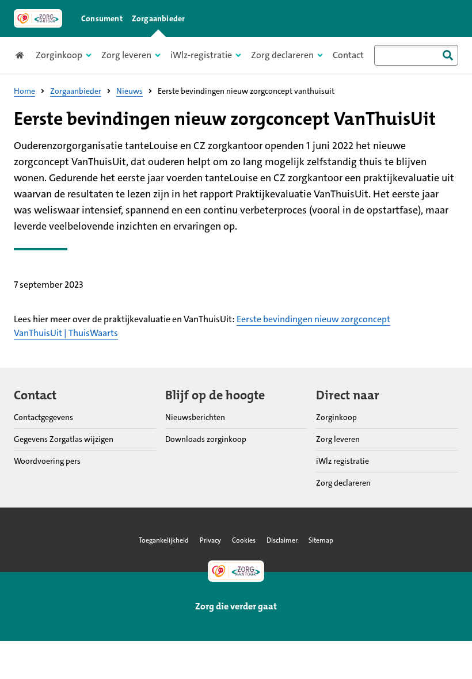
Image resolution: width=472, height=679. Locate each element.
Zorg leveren (338, 439)
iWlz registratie (342, 461)
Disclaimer (282, 540)
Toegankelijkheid (164, 540)
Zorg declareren (343, 483)
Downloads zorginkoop (205, 439)
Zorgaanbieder (158, 18)
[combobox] (416, 55)
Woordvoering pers (47, 461)
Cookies (244, 540)
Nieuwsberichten (195, 417)
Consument (102, 18)
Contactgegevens (43, 417)
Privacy (210, 540)
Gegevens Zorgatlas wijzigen (63, 439)
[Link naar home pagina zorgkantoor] (38, 18)
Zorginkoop (336, 417)
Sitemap (321, 540)
